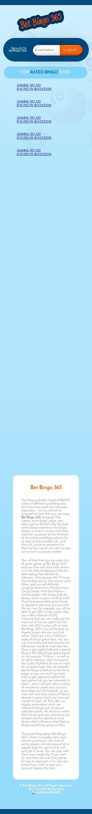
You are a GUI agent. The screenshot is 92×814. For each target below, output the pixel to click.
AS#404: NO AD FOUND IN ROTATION (34, 87)
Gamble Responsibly (49, 789)
